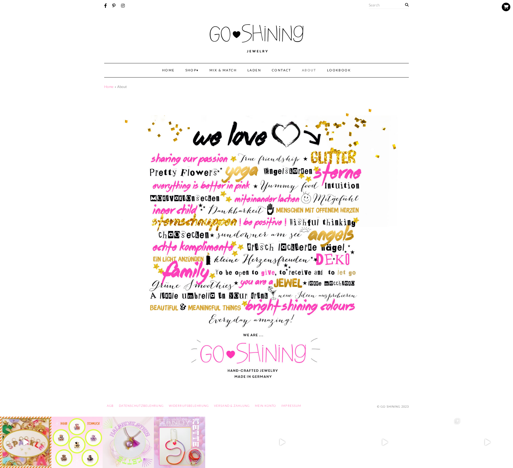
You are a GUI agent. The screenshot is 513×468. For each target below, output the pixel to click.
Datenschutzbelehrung (141, 405)
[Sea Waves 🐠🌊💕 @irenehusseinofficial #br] (230, 442)
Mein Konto (265, 405)
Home (168, 70)
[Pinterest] (113, 5)
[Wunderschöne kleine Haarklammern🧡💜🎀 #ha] (77, 442)
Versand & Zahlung (232, 405)
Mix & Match (223, 70)
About (309, 70)
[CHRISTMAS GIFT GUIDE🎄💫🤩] (487, 442)
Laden (254, 70)
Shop (191, 70)
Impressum (291, 405)
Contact (281, 70)
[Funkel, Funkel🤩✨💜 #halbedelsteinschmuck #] (128, 442)
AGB (110, 405)
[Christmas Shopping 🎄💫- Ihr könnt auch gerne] (384, 442)
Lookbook (339, 70)
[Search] (407, 5)
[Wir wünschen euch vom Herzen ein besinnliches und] (282, 442)
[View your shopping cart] (506, 7)
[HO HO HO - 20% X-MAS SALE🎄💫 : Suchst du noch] (333, 442)
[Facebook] (105, 5)
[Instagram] (123, 5)
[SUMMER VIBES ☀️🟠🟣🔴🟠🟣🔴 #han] (179, 442)
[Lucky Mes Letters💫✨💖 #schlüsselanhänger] (25, 442)
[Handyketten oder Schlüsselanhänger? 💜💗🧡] (436, 442)
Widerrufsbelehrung (189, 405)
